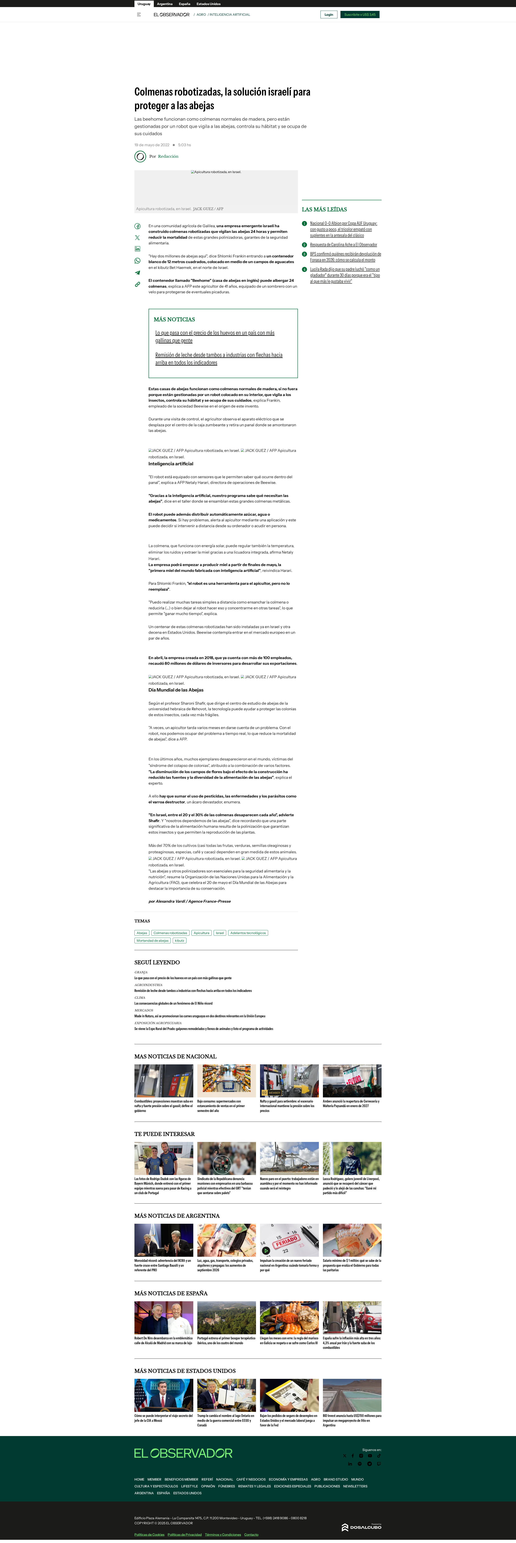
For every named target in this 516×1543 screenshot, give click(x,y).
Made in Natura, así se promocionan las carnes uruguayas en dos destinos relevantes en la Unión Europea (199, 1016)
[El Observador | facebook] (352, 1455)
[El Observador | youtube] (370, 1455)
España (184, 4)
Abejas (142, 933)
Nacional (224, 1479)
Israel (220, 933)
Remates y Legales (254, 1486)
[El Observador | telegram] (369, 1463)
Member (154, 1479)
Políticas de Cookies (149, 1535)
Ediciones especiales (292, 1486)
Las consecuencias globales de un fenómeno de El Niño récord (173, 1003)
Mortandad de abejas (153, 940)
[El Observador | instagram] (361, 1455)
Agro (201, 14)
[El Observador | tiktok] (379, 1455)
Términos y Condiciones (223, 1535)
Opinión (208, 1486)
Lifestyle (189, 1486)
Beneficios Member (181, 1479)
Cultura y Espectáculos (156, 1486)
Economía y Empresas (288, 1479)
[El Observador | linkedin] (350, 1463)
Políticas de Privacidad (185, 1535)
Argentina (165, 4)
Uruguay (144, 4)
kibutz (179, 940)
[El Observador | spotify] (359, 1463)
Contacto (251, 1535)
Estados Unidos (209, 4)
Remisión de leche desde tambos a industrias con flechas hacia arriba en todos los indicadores (193, 990)
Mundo (357, 1479)
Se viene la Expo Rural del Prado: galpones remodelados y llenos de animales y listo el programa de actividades (203, 1029)
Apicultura (201, 933)
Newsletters (355, 1486)
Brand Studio (336, 1479)
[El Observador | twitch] (379, 1463)
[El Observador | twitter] (344, 1455)
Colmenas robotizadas (170, 933)
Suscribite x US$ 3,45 (360, 14)
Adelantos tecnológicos (248, 933)
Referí (207, 1479)
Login (329, 14)
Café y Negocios (251, 1479)
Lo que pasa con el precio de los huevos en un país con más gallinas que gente (183, 978)
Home (139, 1479)
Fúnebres (226, 1486)
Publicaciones (327, 1486)
